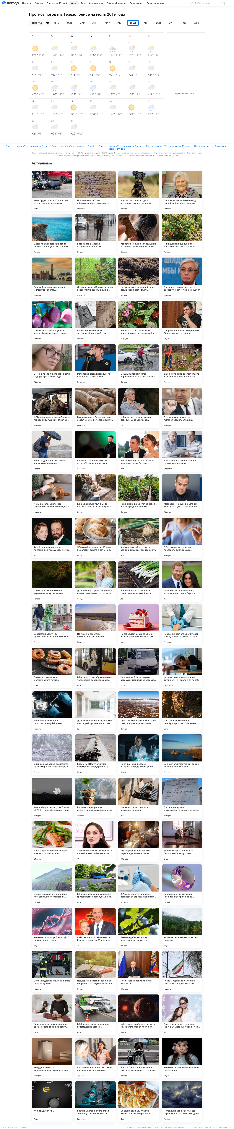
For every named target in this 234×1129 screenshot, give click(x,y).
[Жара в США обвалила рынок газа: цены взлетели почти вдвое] (138, 1058)
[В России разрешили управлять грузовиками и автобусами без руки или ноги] (95, 884)
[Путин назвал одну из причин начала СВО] (138, 971)
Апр (94, 23)
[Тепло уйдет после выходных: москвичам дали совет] (52, 451)
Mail (4, 1127)
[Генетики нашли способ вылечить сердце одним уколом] (138, 754)
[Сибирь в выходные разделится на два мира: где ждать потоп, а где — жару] (52, 754)
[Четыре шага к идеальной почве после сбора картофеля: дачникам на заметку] (138, 278)
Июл (133, 23)
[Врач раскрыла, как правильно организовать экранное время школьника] (52, 1014)
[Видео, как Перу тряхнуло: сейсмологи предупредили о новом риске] (95, 754)
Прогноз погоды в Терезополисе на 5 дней (73, 146)
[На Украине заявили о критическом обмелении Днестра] (95, 624)
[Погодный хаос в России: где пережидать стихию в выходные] (182, 1101)
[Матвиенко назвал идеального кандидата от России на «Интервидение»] (95, 364)
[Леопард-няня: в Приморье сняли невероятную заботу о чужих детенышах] (95, 278)
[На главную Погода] (12, 3)
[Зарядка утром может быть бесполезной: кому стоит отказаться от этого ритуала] (182, 841)
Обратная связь (196, 1127)
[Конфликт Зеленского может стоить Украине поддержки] (95, 451)
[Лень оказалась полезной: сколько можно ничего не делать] (52, 494)
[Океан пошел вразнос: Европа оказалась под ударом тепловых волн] (52, 234)
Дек (196, 23)
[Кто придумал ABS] (52, 1101)
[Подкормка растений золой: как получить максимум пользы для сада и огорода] (95, 971)
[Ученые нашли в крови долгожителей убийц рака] (52, 711)
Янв (56, 23)
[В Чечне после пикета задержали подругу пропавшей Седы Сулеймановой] (52, 364)
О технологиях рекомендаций (176, 1127)
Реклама (23, 1127)
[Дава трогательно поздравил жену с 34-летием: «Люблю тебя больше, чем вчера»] (182, 1014)
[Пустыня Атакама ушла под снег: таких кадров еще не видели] (138, 711)
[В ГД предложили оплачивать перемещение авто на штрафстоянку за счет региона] (95, 1014)
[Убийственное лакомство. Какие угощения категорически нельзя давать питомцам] (138, 234)
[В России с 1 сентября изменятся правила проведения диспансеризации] (182, 451)
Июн (120, 23)
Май (107, 23)
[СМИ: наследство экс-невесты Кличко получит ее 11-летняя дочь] (95, 928)
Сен (158, 23)
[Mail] (4, 3)
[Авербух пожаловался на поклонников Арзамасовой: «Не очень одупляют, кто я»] (52, 538)
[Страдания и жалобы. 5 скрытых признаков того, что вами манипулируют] (95, 1058)
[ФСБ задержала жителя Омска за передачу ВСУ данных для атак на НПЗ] (52, 408)
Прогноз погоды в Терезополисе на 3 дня (26, 146)
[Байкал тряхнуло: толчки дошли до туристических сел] (182, 754)
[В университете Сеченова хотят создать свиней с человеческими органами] (95, 408)
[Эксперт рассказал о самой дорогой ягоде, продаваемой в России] (138, 321)
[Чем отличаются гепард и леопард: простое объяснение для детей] (182, 711)
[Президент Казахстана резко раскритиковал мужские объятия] (182, 278)
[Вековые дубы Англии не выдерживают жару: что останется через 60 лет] (138, 928)
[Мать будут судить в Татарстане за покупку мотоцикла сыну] (52, 191)
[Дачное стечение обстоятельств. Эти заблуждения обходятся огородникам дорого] (182, 364)
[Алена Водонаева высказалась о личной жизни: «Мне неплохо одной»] (95, 841)
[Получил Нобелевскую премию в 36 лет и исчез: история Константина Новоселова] (182, 321)
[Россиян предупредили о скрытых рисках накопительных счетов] (95, 798)
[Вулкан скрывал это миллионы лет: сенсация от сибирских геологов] (52, 884)
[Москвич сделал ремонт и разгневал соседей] (138, 798)
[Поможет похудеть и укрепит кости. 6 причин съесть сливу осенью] (52, 321)
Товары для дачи (117, 149)
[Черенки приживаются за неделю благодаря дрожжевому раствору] (138, 494)
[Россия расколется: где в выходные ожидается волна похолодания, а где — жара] (138, 191)
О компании (12, 1127)
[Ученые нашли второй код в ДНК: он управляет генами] (52, 928)
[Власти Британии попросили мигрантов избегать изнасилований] (52, 278)
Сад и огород (221, 146)
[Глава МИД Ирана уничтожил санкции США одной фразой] (182, 971)
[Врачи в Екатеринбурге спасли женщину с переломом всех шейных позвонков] (95, 1101)
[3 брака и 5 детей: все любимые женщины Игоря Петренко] (138, 451)
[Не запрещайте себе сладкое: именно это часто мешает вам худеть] (138, 624)
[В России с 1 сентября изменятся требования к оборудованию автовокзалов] (95, 668)
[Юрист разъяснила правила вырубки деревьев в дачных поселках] (138, 841)
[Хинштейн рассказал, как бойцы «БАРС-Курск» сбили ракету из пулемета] (52, 798)
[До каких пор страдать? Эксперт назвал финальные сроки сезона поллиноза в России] (95, 581)
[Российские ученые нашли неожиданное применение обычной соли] (182, 884)
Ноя (183, 23)
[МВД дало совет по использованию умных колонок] (52, 1058)
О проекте (131, 1127)
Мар (82, 23)
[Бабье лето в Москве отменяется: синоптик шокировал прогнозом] (95, 234)
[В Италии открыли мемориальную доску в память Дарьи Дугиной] (182, 798)
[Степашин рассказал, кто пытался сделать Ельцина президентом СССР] (182, 408)
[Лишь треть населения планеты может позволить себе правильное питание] (52, 841)
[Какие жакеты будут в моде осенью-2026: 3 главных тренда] (95, 494)
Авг (146, 23)
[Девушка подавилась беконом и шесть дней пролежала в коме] (95, 711)
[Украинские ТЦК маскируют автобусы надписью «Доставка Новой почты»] (138, 668)
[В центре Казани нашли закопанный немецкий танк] (95, 321)
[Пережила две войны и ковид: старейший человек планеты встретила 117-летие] (182, 191)
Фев (69, 23)
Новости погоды (202, 146)
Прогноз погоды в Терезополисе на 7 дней (120, 146)
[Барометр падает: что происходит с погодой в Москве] (52, 624)
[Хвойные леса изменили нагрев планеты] (182, 928)
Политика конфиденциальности (149, 1127)
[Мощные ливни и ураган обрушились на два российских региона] (138, 364)
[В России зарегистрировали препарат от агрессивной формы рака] (138, 884)
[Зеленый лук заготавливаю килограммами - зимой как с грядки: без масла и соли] (138, 581)
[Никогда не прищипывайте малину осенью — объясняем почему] (182, 234)
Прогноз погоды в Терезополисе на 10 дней (168, 146)
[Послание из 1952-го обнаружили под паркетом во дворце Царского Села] (95, 191)
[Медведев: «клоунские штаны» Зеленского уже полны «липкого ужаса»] (182, 494)
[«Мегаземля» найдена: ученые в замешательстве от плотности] (138, 1014)
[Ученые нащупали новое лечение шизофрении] (182, 1058)
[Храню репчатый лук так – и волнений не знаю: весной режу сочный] (138, 538)
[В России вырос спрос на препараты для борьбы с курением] (182, 538)
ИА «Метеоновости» (224, 1127)
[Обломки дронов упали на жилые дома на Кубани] (52, 971)
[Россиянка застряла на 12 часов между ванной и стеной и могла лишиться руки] (182, 624)
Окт (171, 23)
